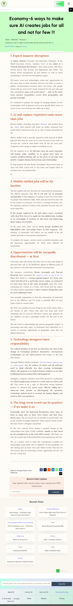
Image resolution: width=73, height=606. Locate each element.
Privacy (62, 598)
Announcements (13, 522)
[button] (69, 3)
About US (11, 592)
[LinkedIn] (53, 470)
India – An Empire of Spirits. (53, 540)
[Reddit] (49, 470)
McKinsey (44, 124)
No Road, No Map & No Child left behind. (20, 562)
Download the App (62, 592)
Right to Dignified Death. (53, 551)
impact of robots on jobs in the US (49, 275)
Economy (24, 46)
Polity (53, 522)
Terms (29, 598)
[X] (45, 470)
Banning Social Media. (20, 551)
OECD (17, 127)
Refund (43, 598)
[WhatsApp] (57, 470)
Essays (20, 509)
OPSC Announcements (25, 522)
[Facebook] (41, 470)
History (52, 536)
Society (20, 558)
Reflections (55, 509)
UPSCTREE (10, 46)
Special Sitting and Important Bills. (53, 526)
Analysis (49, 509)
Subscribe (55, 492)
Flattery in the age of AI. (20, 540)
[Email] (61, 474)
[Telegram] (61, 470)
